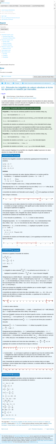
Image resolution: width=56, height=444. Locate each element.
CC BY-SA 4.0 (18, 423)
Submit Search (4, 29)
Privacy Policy (40, 440)
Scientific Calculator (7, 45)
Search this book (4, 24)
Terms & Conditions (48, 440)
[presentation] (44, 111)
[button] (5, 55)
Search (4, 80)
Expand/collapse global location (54, 83)
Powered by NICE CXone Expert (22, 436)
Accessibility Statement (7, 441)
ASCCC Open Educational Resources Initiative (25, 98)
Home (8, 83)
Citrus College (10, 98)
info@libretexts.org (33, 441)
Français (17, 83)
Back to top (4, 429)
